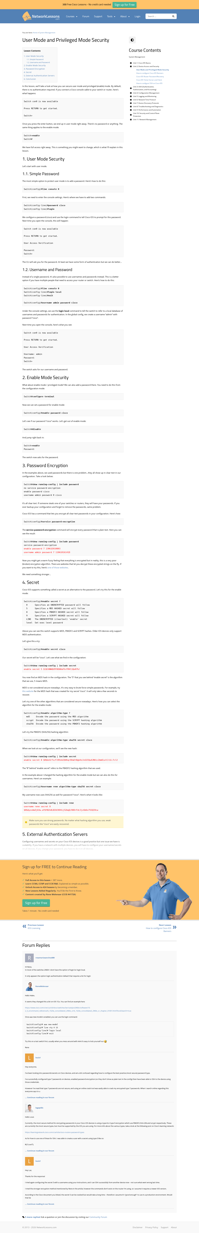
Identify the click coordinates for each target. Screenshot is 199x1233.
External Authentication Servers (40, 75)
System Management (47, 32)
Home (35, 32)
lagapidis (39, 1108)
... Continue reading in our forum (39, 1097)
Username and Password (40, 62)
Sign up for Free (36, 903)
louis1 (38, 1057)
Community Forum (98, 1217)
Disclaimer (138, 1227)
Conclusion (31, 79)
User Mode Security (35, 56)
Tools (109, 16)
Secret (29, 72)
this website (27, 691)
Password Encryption (35, 69)
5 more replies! (32, 1217)
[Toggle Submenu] (131, 63)
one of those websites (58, 567)
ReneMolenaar (42, 986)
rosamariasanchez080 (45, 957)
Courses (70, 16)
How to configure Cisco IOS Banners (158, 928)
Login (137, 16)
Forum (85, 16)
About (123, 16)
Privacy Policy (151, 1227)
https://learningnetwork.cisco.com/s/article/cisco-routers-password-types (54, 1132)
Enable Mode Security (36, 65)
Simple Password (36, 59)
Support (98, 16)
